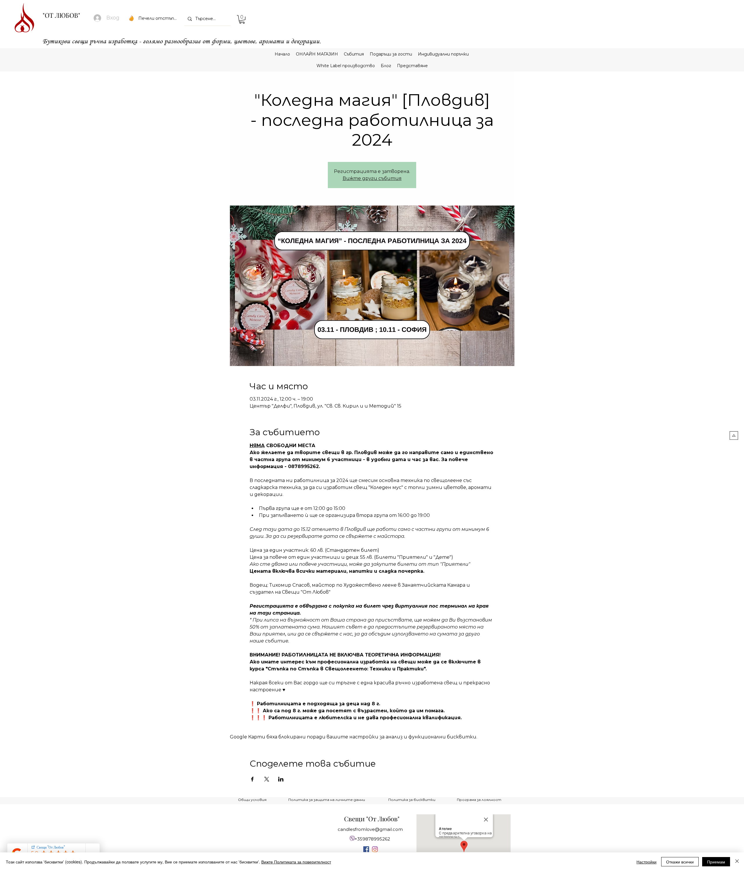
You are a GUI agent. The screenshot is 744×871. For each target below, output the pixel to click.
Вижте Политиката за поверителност (296, 862)
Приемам (716, 862)
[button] (242, 19)
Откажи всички (680, 862)
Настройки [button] (646, 862)
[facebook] (366, 849)
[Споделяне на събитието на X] (266, 779)
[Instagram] (375, 849)
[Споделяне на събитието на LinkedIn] (281, 779)
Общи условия (252, 799)
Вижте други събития (372, 178)
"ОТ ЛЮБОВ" (61, 15)
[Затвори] (737, 861)
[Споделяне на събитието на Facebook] (252, 779)
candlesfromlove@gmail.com (370, 829)
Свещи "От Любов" (372, 818)
